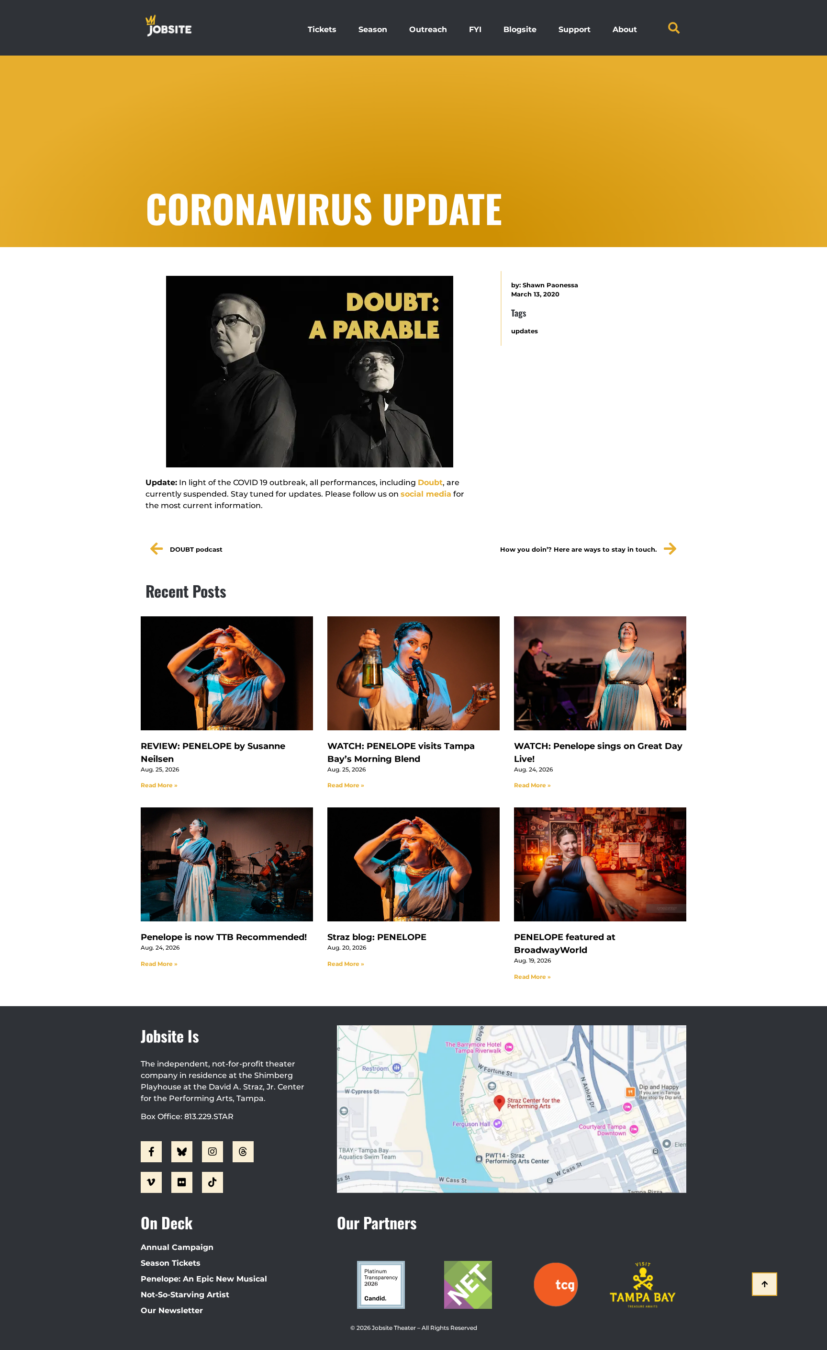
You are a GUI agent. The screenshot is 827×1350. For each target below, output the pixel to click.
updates (524, 331)
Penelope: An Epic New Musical (204, 1278)
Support (575, 29)
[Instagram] (212, 1151)
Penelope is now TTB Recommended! (224, 937)
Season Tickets (171, 1263)
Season (372, 29)
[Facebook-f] (151, 1151)
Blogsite (519, 29)
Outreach (428, 29)
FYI (475, 29)
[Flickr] (181, 1182)
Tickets (322, 29)
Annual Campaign (177, 1247)
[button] (673, 27)
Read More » (159, 785)
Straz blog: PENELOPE (376, 937)
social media (426, 494)
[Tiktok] (212, 1182)
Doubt (430, 482)
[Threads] (243, 1151)
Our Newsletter (172, 1310)
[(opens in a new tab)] (227, 673)
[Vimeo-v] (151, 1182)
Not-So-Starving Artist (185, 1294)
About (625, 29)
